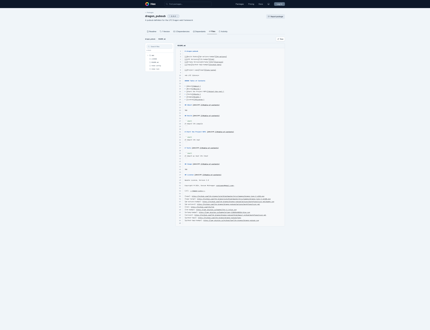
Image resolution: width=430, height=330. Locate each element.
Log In (279, 4)
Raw (281, 39)
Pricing (251, 4)
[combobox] (188, 4)
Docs (261, 4)
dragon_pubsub (155, 16)
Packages (240, 4)
